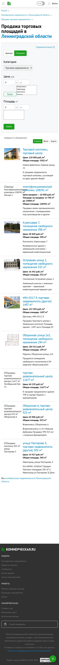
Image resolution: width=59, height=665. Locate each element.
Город (10, 94)
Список (37, 141)
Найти (9, 126)
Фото (45, 141)
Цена (9, 76)
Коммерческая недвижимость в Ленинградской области (25, 15)
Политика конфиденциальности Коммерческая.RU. (29, 651)
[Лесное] (26, 94)
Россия (4, 10)
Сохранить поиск (45, 47)
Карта (53, 141)
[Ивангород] (26, 89)
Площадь (11, 101)
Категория (10, 62)
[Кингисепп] (26, 92)
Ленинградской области (26, 36)
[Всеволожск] (26, 86)
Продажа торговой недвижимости (16, 19)
